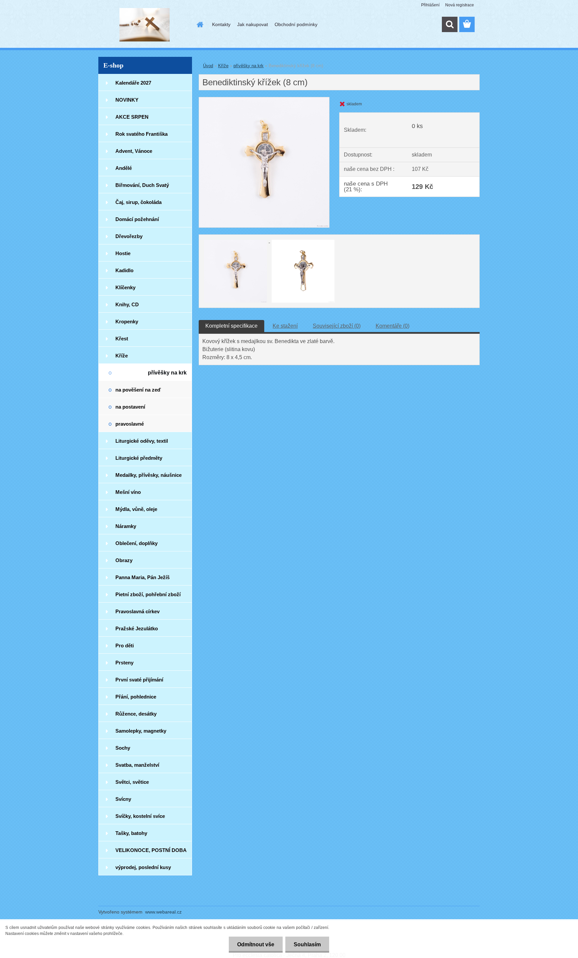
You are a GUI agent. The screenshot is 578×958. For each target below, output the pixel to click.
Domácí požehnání (137, 219)
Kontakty (221, 24)
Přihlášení (430, 5)
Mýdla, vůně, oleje (136, 509)
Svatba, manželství (137, 765)
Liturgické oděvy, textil (141, 441)
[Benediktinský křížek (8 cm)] (264, 100)
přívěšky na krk (167, 373)
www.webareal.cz (163, 912)
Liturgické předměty (138, 458)
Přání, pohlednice (135, 697)
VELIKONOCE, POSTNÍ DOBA (151, 850)
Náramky (125, 526)
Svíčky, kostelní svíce (140, 816)
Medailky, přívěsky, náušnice (148, 475)
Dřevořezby (128, 236)
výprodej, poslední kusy (143, 867)
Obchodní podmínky (296, 24)
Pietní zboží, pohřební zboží (148, 594)
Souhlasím (307, 944)
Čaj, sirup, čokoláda (138, 202)
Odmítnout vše (255, 944)
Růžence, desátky (136, 714)
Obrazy (123, 560)
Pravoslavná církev (137, 611)
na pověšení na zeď (138, 390)
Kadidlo (124, 270)
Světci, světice (132, 782)
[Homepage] (199, 24)
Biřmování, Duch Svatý (142, 185)
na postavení (130, 407)
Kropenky (126, 321)
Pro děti (124, 645)
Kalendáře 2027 (133, 83)
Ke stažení (285, 326)
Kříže (121, 355)
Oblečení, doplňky (136, 543)
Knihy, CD (127, 304)
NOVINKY (126, 100)
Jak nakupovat (252, 24)
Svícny (123, 799)
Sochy (122, 748)
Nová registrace (459, 5)
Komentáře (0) (392, 326)
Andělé (123, 168)
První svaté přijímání (139, 679)
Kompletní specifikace (231, 326)
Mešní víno (128, 492)
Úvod (208, 65)
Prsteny (124, 662)
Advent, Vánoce (133, 151)
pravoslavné (129, 424)
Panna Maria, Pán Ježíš (142, 577)
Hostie (122, 253)
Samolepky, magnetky (140, 731)
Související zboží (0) (337, 326)
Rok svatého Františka (141, 134)
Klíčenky (125, 287)
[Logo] (144, 24)
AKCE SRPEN (132, 117)
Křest (121, 338)
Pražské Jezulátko (136, 628)
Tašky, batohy (131, 833)
